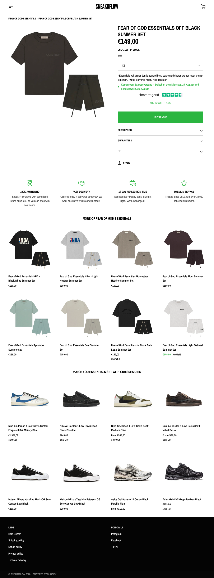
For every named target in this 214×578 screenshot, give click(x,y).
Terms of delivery (17, 560)
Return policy (15, 547)
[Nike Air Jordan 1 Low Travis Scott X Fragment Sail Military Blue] (29, 398)
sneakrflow (18, 574)
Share (126, 162)
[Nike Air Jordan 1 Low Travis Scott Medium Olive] (132, 398)
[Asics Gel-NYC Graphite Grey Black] (184, 472)
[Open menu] (14, 6)
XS (123, 65)
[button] (55, 529)
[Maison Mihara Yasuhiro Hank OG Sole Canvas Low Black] (29, 472)
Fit (119, 151)
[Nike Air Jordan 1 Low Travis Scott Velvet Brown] (184, 398)
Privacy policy (15, 553)
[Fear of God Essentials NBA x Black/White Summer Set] (29, 249)
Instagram (116, 534)
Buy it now (160, 117)
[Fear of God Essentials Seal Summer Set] (81, 318)
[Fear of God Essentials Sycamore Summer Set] (29, 318)
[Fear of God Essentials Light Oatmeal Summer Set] (184, 318)
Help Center (14, 534)
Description (124, 130)
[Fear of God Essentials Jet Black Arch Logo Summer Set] (132, 318)
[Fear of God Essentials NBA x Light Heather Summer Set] (81, 249)
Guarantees (125, 140)
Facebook (116, 540)
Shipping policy (16, 540)
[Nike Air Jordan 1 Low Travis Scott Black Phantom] (81, 398)
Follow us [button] (117, 527)
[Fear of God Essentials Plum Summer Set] (184, 249)
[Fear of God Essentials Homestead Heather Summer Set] (132, 249)
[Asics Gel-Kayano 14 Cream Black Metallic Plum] (132, 472)
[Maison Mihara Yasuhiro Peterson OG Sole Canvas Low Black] (81, 472)
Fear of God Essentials (22, 18)
